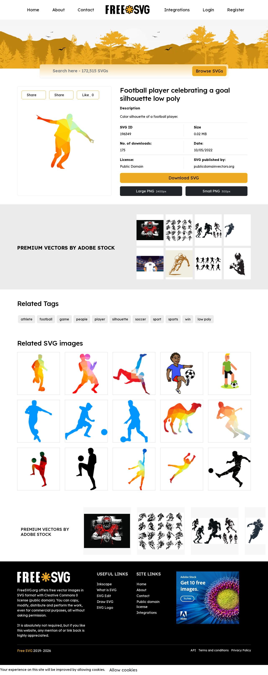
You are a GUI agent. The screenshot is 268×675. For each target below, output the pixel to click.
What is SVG (106, 590)
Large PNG (151, 191)
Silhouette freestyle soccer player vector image (86, 479)
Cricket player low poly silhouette (229, 434)
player (100, 319)
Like (88, 95)
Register (235, 9)
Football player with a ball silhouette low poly (86, 384)
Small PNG (216, 191)
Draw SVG (105, 602)
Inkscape (104, 584)
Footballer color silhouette (39, 482)
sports (173, 319)
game (64, 319)
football (46, 319)
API (194, 650)
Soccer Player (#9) (228, 484)
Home (33, 9)
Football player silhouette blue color (38, 434)
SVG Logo (105, 607)
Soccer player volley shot (134, 386)
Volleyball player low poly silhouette (134, 482)
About (58, 9)
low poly (204, 319)
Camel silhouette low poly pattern (181, 434)
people (82, 319)
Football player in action (134, 434)
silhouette (120, 319)
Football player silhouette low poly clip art (38, 384)
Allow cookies (123, 669)
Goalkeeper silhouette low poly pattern (182, 479)
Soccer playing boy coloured (181, 386)
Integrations (177, 9)
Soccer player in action (86, 434)
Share (31, 95)
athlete (26, 319)
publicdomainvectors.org (214, 166)
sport (157, 319)
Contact (86, 9)
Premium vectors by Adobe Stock (66, 248)
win (188, 319)
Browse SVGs (209, 71)
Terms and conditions (213, 650)
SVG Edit (104, 596)
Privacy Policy (241, 650)
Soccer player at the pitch (229, 386)
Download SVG (184, 177)
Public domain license (148, 604)
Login (208, 9)
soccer (140, 319)
